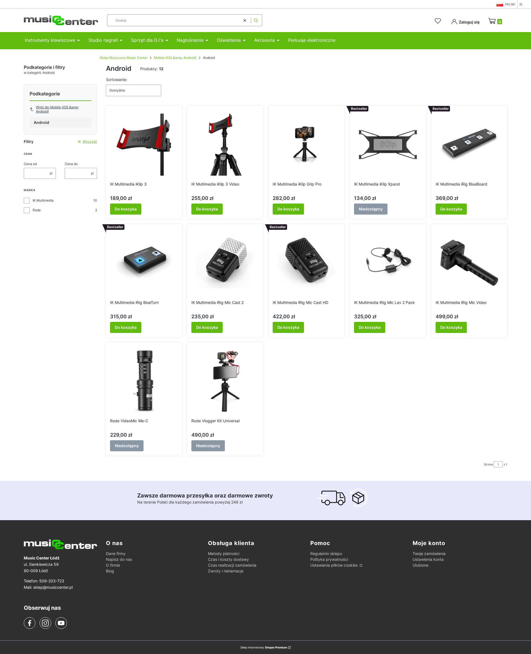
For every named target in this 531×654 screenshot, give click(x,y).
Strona (488, 464)
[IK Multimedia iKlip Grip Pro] (306, 144)
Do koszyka (126, 209)
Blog (110, 571)
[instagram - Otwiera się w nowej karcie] (45, 623)
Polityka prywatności (329, 559)
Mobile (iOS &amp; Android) (175, 58)
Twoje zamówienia (429, 553)
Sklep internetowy (263, 647)
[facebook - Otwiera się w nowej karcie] (29, 623)
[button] (256, 20)
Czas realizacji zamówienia (232, 565)
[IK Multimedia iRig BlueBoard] (469, 144)
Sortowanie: (116, 79)
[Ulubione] (438, 21)
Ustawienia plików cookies (334, 565)
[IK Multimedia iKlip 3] (144, 144)
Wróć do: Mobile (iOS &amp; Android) (57, 109)
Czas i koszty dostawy (228, 559)
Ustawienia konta (428, 559)
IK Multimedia (43, 200)
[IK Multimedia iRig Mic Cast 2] (225, 263)
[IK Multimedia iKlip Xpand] (387, 144)
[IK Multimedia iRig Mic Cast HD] (306, 263)
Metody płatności (223, 553)
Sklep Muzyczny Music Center (123, 58)
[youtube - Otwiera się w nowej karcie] (61, 623)
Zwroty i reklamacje (225, 571)
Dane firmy (116, 553)
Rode (37, 210)
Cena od (30, 164)
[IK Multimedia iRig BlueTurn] (144, 263)
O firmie (113, 565)
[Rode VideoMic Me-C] (144, 381)
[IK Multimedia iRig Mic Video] (469, 263)
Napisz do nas (119, 559)
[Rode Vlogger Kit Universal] (225, 381)
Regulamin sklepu (326, 553)
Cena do (71, 164)
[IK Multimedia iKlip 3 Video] (225, 144)
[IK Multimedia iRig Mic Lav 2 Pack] (387, 263)
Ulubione (420, 565)
